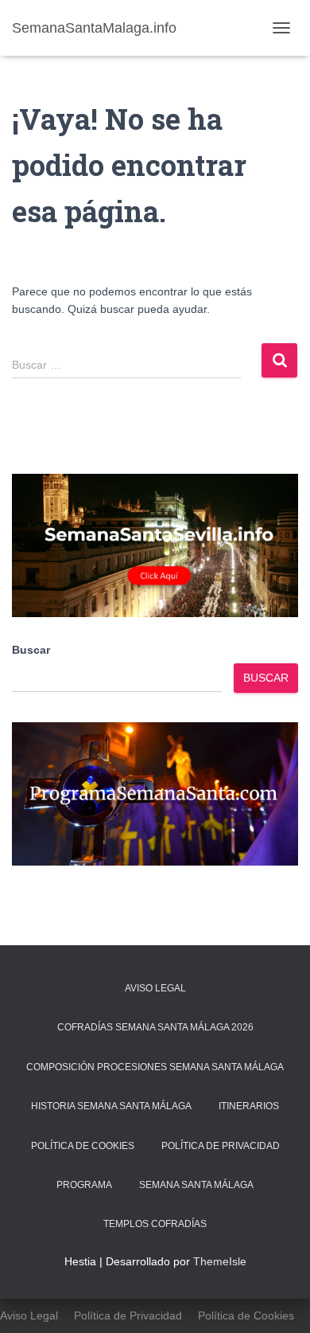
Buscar (31, 649)
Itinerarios (249, 1106)
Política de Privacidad (220, 1145)
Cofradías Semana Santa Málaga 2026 (155, 1027)
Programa (84, 1184)
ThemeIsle (219, 1261)
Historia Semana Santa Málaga (111, 1106)
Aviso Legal (155, 988)
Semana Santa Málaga (196, 1184)
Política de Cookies (82, 1145)
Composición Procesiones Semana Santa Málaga (155, 1067)
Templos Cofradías (155, 1223)
